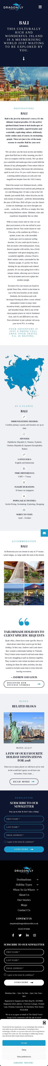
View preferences (24, 1057)
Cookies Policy (18, 1062)
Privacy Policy (28, 1062)
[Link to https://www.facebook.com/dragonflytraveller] (13, 935)
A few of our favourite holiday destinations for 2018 (24, 757)
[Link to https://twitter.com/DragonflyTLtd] (20, 935)
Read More (21, 782)
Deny (24, 1050)
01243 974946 (24, 929)
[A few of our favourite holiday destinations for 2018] (24, 727)
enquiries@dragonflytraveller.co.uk (24, 923)
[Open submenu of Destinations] (37, 879)
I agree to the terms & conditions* (20, 842)
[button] (44, 1022)
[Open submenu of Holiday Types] (37, 884)
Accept (24, 1043)
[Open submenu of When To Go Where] (37, 889)
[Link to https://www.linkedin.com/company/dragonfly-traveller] (27, 935)
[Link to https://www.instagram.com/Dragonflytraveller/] (34, 935)
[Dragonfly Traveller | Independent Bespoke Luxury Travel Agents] (13, 4)
